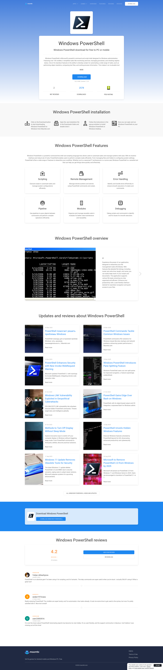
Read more (49, 347)
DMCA (131, 651)
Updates (119, 4)
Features (102, 4)
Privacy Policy (133, 657)
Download (131, 4)
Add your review (109, 552)
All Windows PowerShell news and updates (81, 493)
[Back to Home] (28, 4)
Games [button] (83, 4)
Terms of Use (133, 654)
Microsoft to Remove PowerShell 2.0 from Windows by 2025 (118, 462)
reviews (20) (109, 557)
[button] (23, 274)
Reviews (111, 4)
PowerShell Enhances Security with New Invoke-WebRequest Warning (60, 365)
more (81, 69)
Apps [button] (74, 4)
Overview (93, 4)
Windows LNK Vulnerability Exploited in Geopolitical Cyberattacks (58, 398)
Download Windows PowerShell (51, 519)
